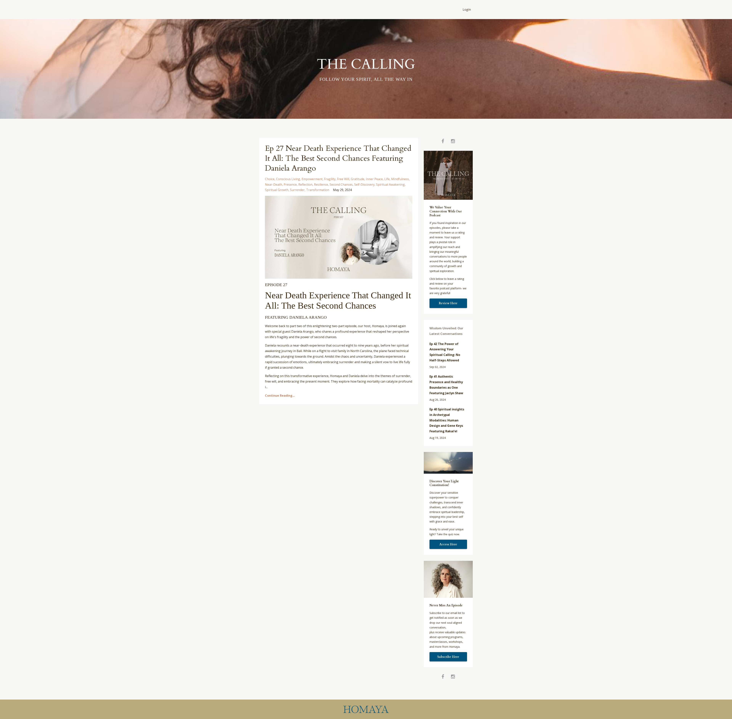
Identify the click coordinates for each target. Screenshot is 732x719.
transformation (317, 190)
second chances (341, 184)
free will (343, 179)
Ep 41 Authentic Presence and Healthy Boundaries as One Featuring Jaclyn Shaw (446, 384)
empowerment (312, 179)
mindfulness (400, 179)
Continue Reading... (280, 395)
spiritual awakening (390, 184)
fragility (330, 179)
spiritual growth (276, 190)
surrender (297, 190)
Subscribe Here (448, 657)
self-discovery (364, 184)
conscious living (288, 179)
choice (269, 179)
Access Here (448, 544)
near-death (273, 184)
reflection (305, 184)
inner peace (374, 179)
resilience (321, 184)
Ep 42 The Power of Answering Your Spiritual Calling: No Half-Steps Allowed (444, 352)
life (387, 179)
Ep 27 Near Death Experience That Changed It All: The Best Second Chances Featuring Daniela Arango (338, 158)
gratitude (357, 179)
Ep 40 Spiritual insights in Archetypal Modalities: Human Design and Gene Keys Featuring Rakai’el (446, 420)
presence (290, 184)
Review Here (448, 303)
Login (467, 9)
